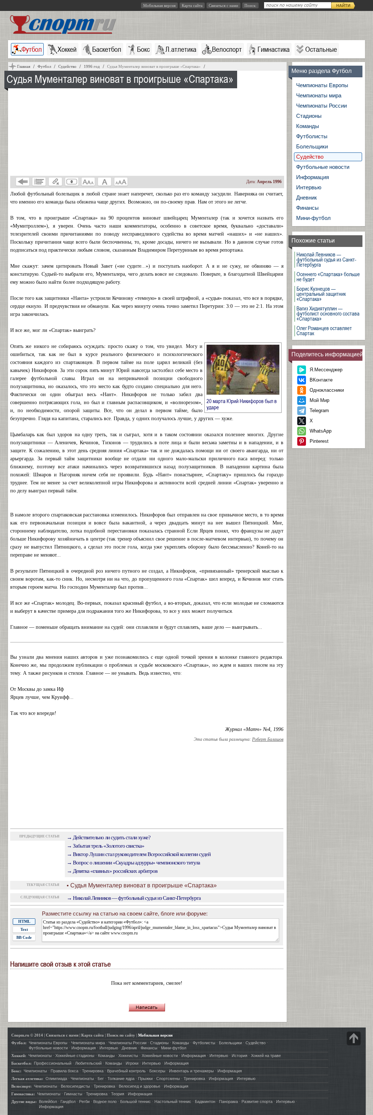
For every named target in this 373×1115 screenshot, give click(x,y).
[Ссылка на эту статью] (55, 182)
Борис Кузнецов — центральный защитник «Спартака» (321, 294)
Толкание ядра (120, 1078)
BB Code (24, 937)
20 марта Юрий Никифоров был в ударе (242, 404)
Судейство (309, 157)
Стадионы (309, 116)
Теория (117, 1094)
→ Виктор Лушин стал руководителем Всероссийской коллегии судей (139, 854)
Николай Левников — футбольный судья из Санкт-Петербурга (326, 260)
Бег (101, 1078)
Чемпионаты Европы (322, 85)
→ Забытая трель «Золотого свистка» (105, 846)
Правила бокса (64, 1071)
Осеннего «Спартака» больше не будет (328, 276)
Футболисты (311, 136)
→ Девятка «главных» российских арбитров (112, 871)
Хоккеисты (128, 1055)
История (239, 1055)
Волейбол (48, 1101)
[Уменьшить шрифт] (88, 182)
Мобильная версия (159, 5)
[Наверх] (353, 1038)
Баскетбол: (21, 1063)
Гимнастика (274, 49)
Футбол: (19, 1043)
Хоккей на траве (266, 1055)
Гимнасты (73, 1094)
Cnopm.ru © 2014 (27, 1035)
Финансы (307, 208)
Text (24, 929)
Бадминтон (205, 1101)
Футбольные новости (322, 167)
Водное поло (105, 1101)
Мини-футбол (313, 218)
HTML (24, 921)
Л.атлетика (180, 49)
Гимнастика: (23, 1094)
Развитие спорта (257, 1101)
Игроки (132, 1063)
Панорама (228, 1101)
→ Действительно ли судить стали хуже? (108, 837)
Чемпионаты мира (318, 95)
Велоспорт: (21, 1086)
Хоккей (67, 49)
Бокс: (16, 1071)
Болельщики (312, 146)
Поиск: (250, 5)
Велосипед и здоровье (139, 1086)
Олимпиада (56, 1078)
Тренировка (92, 1071)
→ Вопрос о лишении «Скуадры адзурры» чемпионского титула (133, 863)
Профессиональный (52, 1063)
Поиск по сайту (121, 1035)
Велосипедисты (75, 1086)
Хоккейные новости (160, 1055)
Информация (312, 177)
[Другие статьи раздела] (39, 182)
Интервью (308, 187)
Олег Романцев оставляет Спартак (324, 330)
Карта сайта (192, 5)
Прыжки (145, 1078)
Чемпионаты (40, 1055)
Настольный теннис (172, 1101)
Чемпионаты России (321, 105)
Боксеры (157, 1071)
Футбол (31, 49)
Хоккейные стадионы (74, 1055)
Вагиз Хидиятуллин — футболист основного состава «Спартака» (328, 314)
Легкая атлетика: (27, 1078)
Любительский (88, 1063)
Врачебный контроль (126, 1071)
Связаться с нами (223, 5)
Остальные (321, 49)
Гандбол (67, 1101)
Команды (307, 126)
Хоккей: (18, 1055)
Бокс (143, 49)
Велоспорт (227, 49)
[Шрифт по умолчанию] (104, 182)
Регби (84, 1101)
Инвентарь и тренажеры (191, 1071)
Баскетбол (106, 49)
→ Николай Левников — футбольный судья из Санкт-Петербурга (134, 898)
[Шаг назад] (22, 182)
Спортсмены (168, 1078)
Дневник (306, 197)
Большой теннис (135, 1101)
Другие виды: (24, 1101)
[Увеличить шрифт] (120, 182)
